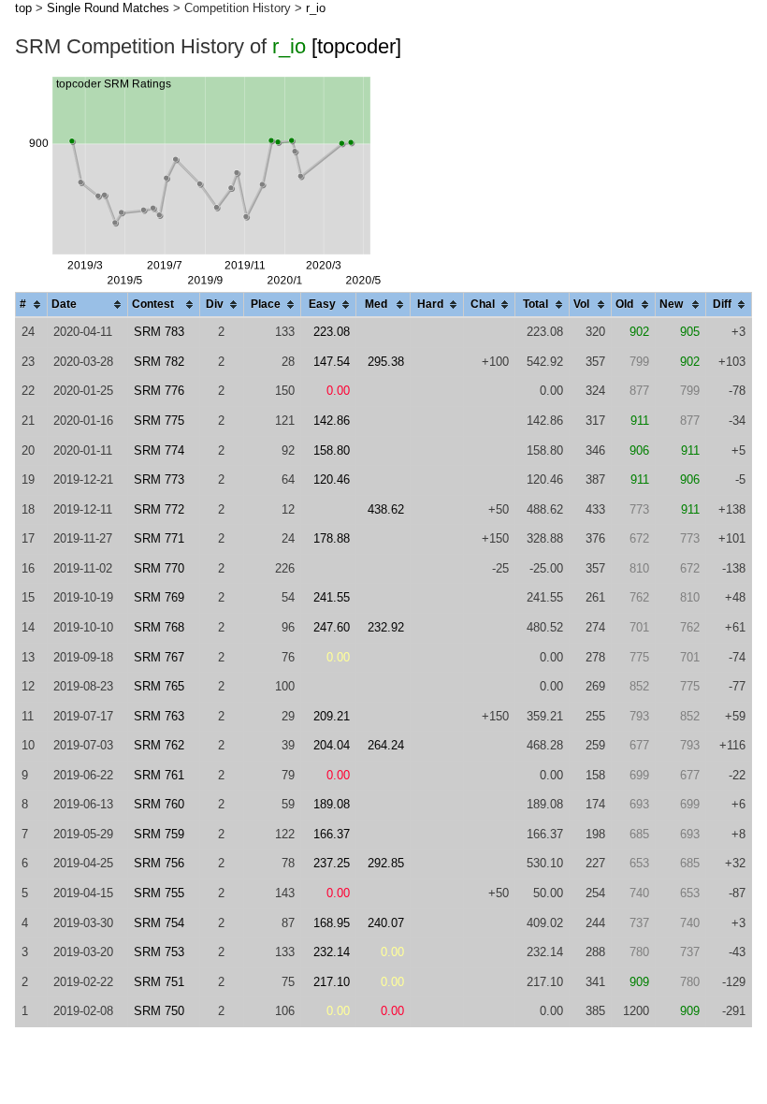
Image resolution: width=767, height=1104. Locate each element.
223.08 (331, 332)
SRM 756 (159, 863)
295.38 (386, 362)
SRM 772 (159, 509)
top (23, 8)
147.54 (331, 362)
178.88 (331, 538)
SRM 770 (159, 568)
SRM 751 (159, 982)
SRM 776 (159, 391)
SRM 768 (159, 627)
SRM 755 (159, 893)
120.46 (331, 479)
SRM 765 (159, 686)
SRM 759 (159, 834)
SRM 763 (159, 716)
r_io (316, 8)
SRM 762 (159, 745)
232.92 (386, 627)
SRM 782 (159, 362)
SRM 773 (159, 479)
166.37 (331, 834)
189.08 (331, 804)
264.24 (386, 745)
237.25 (331, 863)
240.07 (386, 923)
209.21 (331, 716)
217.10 (331, 982)
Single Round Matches (108, 8)
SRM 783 (159, 332)
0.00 (338, 391)
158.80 (331, 450)
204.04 (331, 745)
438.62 (386, 509)
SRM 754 (159, 923)
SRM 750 (159, 1011)
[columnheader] (32, 305)
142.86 (331, 421)
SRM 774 (159, 450)
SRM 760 (159, 804)
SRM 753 (159, 952)
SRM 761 (159, 775)
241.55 (331, 597)
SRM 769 (159, 597)
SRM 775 (159, 421)
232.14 (331, 952)
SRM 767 (159, 657)
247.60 (331, 627)
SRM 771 (159, 538)
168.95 (331, 923)
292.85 (386, 863)
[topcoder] (356, 46)
